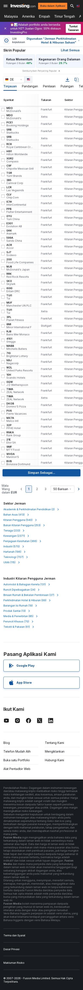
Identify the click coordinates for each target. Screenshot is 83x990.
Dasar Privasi (11, 949)
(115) (9, 562)
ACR (10, 247)
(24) (19, 589)
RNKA (13, 434)
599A (14, 239)
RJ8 (18, 333)
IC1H (16, 203)
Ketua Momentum (19, 59)
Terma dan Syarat (14, 935)
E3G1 (14, 225)
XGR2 (12, 160)
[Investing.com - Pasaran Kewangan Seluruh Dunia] (23, 6)
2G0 (20, 261)
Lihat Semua (70, 50)
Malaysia (11, 16)
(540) (18, 519)
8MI (18, 326)
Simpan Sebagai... (41, 472)
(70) (16, 621)
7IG (17, 355)
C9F (20, 167)
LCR (15, 189)
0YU (13, 218)
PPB (19, 210)
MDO (13, 110)
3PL (15, 319)
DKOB (16, 405)
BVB (18, 463)
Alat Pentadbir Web (16, 769)
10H (15, 376)
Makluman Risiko (13, 962)
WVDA (12, 456)
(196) (12, 551)
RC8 (20, 146)
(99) (24, 600)
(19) (18, 605)
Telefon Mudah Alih (17, 751)
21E (11, 441)
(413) (14, 514)
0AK (11, 232)
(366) (20, 541)
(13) (14, 610)
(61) (16, 626)
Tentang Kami (54, 743)
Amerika (28, 16)
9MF (13, 448)
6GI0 (13, 290)
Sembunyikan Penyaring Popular (39, 71)
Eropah (44, 16)
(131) (24, 584)
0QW (17, 383)
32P (13, 427)
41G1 (11, 340)
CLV (12, 196)
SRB (12, 131)
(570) (11, 546)
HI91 (17, 153)
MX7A (12, 419)
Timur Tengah (64, 16)
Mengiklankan (54, 751)
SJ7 (11, 254)
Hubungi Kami (54, 760)
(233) (11, 530)
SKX (11, 283)
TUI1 (9, 297)
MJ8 (18, 268)
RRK (17, 275)
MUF (18, 304)
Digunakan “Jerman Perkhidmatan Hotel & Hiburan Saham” (51, 40)
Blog (6, 743)
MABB (16, 347)
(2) (29, 509)
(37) (28, 595)
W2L (19, 369)
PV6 (16, 412)
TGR (14, 174)
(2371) (14, 535)
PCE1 (17, 124)
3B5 (14, 182)
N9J (12, 362)
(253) (22, 525)
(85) (18, 616)
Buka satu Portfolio (16, 760)
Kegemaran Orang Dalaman (59, 59)
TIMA (15, 391)
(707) (13, 557)
